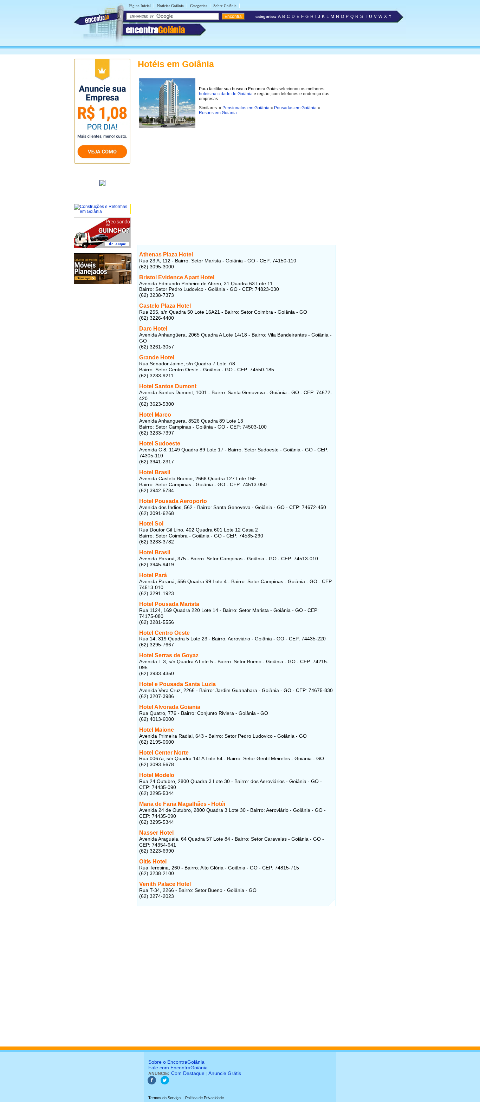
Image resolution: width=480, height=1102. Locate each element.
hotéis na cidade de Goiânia (226, 93)
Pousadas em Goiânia (295, 107)
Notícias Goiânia (170, 6)
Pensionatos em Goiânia (246, 107)
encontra (155, 29)
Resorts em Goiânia (218, 112)
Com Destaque (188, 1073)
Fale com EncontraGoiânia (178, 1067)
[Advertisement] (236, 179)
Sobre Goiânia (224, 6)
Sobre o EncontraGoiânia (176, 1062)
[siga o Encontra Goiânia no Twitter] (165, 1083)
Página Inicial (140, 6)
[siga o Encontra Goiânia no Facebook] (152, 1083)
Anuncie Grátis (224, 1073)
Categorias (198, 6)
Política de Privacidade (204, 1098)
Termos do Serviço (164, 1098)
